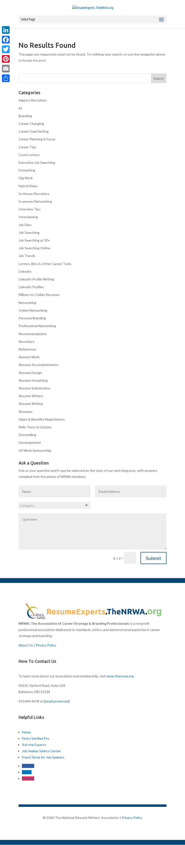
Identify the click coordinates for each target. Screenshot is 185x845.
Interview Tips (30, 209)
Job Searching (29, 232)
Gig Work (26, 178)
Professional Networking (37, 326)
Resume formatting (33, 380)
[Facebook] (6, 39)
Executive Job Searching (37, 162)
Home (26, 732)
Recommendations (33, 334)
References (27, 349)
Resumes (26, 411)
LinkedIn (25, 271)
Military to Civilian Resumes (39, 295)
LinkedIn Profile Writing (36, 279)
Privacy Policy (46, 645)
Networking (27, 303)
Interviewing (28, 217)
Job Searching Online (34, 248)
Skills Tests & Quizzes (35, 427)
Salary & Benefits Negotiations (42, 419)
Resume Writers (31, 396)
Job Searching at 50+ (34, 240)
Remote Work (29, 357)
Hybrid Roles (28, 186)
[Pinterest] (6, 59)
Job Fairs (25, 225)
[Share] (6, 78)
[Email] (6, 68)
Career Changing (31, 124)
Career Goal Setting (34, 131)
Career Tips (27, 147)
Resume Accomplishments (39, 365)
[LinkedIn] (6, 30)
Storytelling (27, 435)
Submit (153, 558)
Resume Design (30, 373)
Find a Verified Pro (35, 738)
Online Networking (33, 310)
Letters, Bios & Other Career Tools (45, 264)
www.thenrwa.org (120, 676)
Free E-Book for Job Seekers (43, 757)
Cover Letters (29, 155)
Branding (25, 116)
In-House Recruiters (34, 194)
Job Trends (27, 256)
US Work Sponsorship (35, 450)
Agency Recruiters (33, 100)
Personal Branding (32, 318)
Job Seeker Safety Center (41, 751)
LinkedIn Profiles (31, 287)
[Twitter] (6, 49)
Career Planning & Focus (37, 139)
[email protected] (57, 701)
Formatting (27, 170)
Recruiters (26, 341)
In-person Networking (35, 201)
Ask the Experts (34, 745)
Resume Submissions (34, 388)
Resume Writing (31, 403)
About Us (26, 645)
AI (20, 108)
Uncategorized (30, 442)
